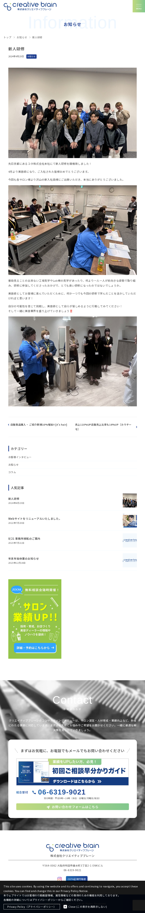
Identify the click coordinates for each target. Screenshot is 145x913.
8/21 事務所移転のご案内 (24, 538)
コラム (12, 472)
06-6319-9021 (62, 792)
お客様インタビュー (20, 457)
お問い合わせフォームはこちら (75, 806)
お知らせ (13, 464)
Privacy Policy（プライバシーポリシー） (31, 906)
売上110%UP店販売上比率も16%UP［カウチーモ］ (103, 427)
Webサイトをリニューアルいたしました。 (35, 518)
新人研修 (13, 498)
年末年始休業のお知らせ (23, 558)
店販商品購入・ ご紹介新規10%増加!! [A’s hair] (38, 424)
